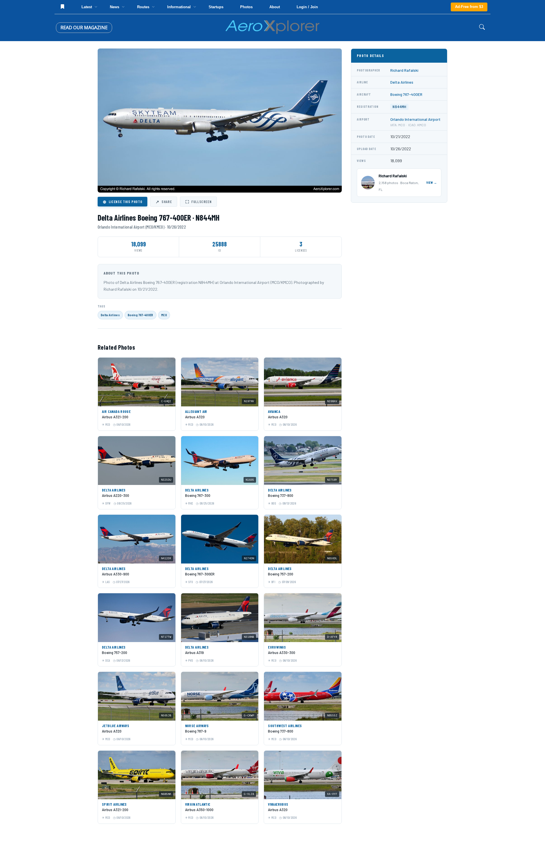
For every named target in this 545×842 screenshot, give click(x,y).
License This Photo (122, 201)
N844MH (399, 106)
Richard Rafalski (404, 70)
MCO (164, 315)
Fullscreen (198, 201)
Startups (216, 7)
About (274, 7)
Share (164, 201)
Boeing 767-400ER (140, 315)
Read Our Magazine (84, 27)
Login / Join (307, 7)
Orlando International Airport (415, 119)
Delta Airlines (110, 315)
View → (431, 182)
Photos (246, 7)
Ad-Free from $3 (469, 7)
